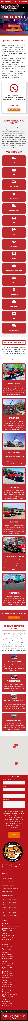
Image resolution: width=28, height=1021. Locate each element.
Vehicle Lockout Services (14, 681)
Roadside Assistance (14, 383)
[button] (16, 764)
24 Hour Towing (7, 878)
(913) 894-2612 (8, 939)
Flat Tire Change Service (14, 661)
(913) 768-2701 (22, 4)
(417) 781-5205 (8, 949)
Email (5, 786)
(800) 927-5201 (14, 106)
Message (6, 799)
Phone (5, 793)
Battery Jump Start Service (14, 720)
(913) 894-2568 (8, 958)
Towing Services (7, 891)
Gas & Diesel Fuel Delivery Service (14, 701)
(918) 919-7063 (8, 987)
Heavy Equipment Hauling (10, 888)
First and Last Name (9, 779)
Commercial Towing (8, 882)
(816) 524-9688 (22, 2)
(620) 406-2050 (8, 996)
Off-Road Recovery (14, 418)
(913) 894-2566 (8, 968)
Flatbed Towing (14, 522)
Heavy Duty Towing (8, 885)
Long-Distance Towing (14, 593)
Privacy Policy (9, 867)
